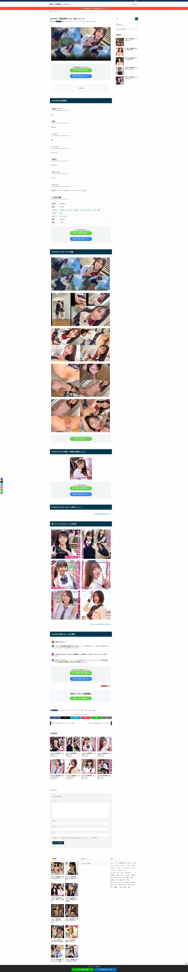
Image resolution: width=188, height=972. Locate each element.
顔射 (121, 887)
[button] (55, 717)
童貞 (128, 880)
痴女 (117, 880)
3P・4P (112, 863)
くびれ (134, 863)
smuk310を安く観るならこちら (102, 513)
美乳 (128, 884)
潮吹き (127, 877)
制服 (84, 21)
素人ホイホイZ (113, 884)
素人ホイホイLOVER (129, 882)
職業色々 (116, 887)
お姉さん (129, 863)
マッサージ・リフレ (114, 872)
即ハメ (122, 875)
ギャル (133, 865)
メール (54, 826)
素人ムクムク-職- (122, 884)
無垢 (91, 21)
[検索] (137, 1)
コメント (55, 801)
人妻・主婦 (127, 872)
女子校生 (87, 21)
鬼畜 (129, 887)
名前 (54, 821)
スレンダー (70, 21)
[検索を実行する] (136, 18)
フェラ (125, 870)
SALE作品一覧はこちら (104, 969)
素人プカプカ (113, 882)
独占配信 (94, 21)
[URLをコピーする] (107, 717)
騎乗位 (124, 887)
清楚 (123, 877)
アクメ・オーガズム (114, 865)
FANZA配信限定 (121, 863)
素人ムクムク (58, 21)
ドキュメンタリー (126, 867)
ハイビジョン (75, 21)
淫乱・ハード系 (117, 877)
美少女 (132, 884)
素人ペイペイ (121, 882)
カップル (65, 21)
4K (116, 863)
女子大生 (127, 875)
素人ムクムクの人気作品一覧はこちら (101, 624)
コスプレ (112, 867)
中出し (80, 21)
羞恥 (111, 887)
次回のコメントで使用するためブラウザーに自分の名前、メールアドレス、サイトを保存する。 (76, 838)
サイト (53, 832)
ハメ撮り (120, 870)
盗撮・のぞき (122, 880)
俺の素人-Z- (112, 875)
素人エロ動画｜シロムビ (60, 4)
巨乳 (111, 877)
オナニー (123, 865)
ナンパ (133, 867)
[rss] (135, 1)
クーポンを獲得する (82, 969)
